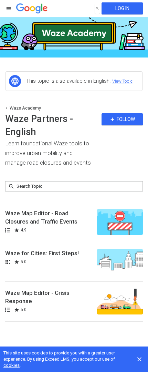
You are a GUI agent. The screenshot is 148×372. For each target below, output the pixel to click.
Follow (125, 119)
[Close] (139, 359)
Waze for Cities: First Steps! (42, 253)
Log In (122, 8)
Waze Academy (25, 108)
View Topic (122, 81)
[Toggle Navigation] (8, 8)
